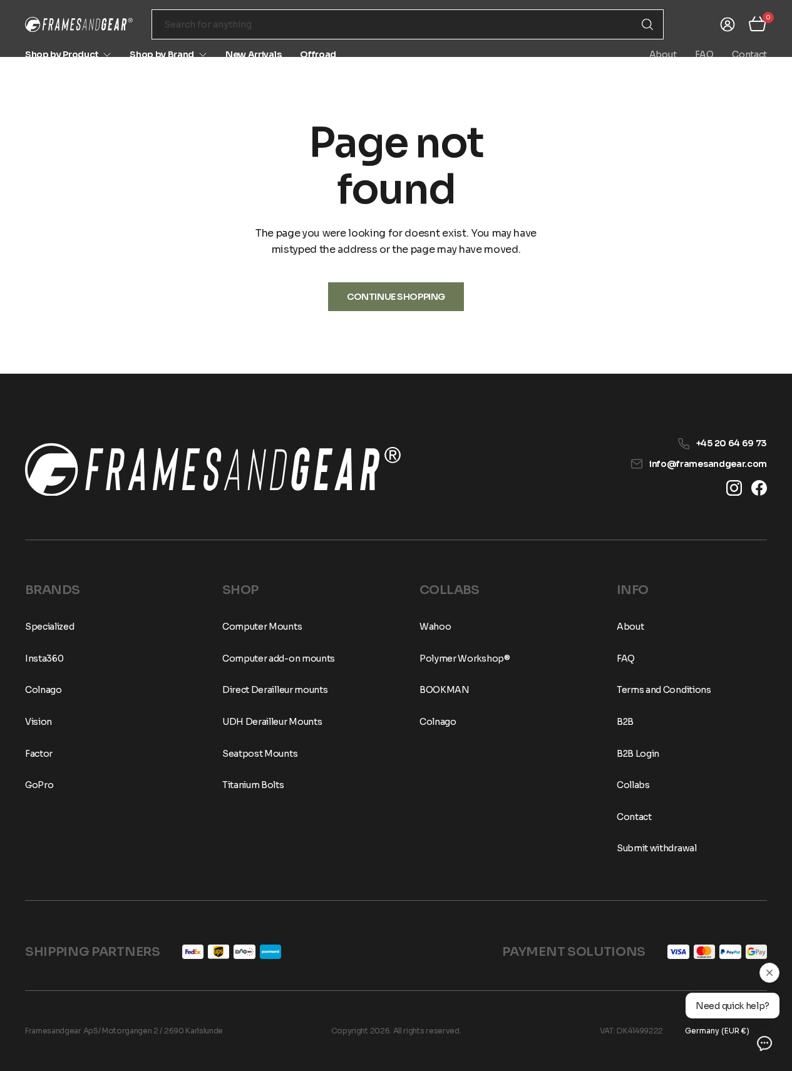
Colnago (43, 689)
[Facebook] (759, 488)
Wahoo (435, 626)
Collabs (633, 785)
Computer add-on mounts (278, 658)
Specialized (49, 626)
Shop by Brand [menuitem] (162, 54)
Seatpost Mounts (259, 753)
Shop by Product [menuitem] (61, 54)
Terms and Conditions (664, 689)
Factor (39, 753)
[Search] (647, 24)
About (662, 54)
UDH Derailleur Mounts (272, 721)
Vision (38, 721)
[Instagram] (734, 488)
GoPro (39, 785)
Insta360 (44, 658)
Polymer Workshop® (464, 658)
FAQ (704, 54)
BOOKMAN (444, 689)
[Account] (727, 24)
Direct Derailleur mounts (274, 689)
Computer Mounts (262, 626)
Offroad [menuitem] (318, 54)
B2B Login (638, 753)
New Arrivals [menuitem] (253, 54)
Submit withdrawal (657, 848)
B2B (625, 721)
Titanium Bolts (253, 785)
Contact (749, 54)
